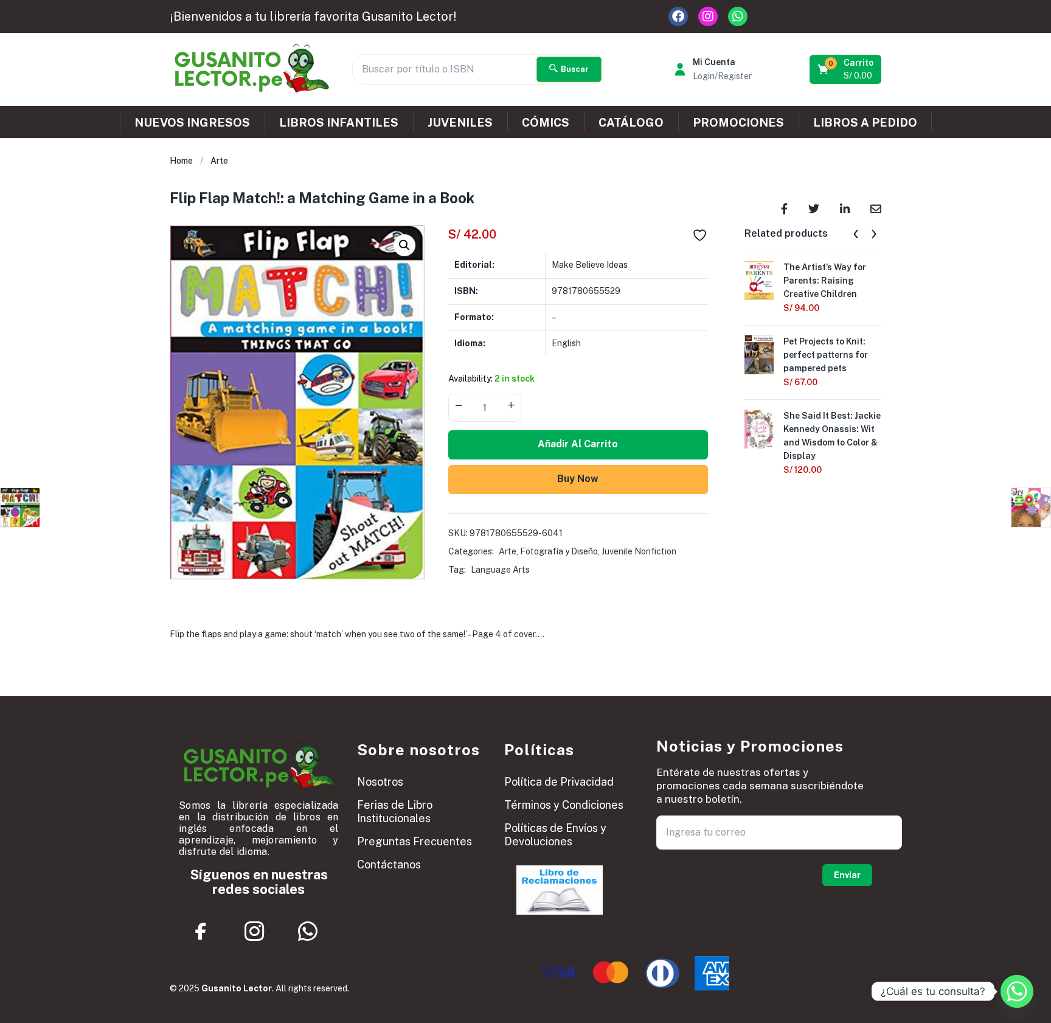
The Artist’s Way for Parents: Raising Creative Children (824, 280)
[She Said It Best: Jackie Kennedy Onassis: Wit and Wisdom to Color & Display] (759, 428)
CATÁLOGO (631, 122)
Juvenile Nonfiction (639, 551)
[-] (459, 406)
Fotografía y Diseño (559, 551)
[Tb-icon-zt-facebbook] (201, 931)
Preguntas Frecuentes (414, 841)
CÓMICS (545, 122)
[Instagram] (708, 16)
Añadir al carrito (578, 444)
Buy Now (577, 478)
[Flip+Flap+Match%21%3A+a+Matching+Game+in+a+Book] (813, 207)
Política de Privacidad (559, 781)
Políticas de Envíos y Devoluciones (555, 835)
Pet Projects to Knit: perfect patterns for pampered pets (825, 355)
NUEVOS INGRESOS (192, 122)
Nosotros (380, 781)
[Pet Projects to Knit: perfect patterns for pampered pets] (759, 353)
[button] (846, 69)
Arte (219, 161)
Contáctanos (389, 864)
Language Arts (500, 569)
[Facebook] (678, 16)
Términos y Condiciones (563, 804)
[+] (511, 406)
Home (181, 161)
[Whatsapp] (737, 16)
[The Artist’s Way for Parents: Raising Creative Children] (759, 279)
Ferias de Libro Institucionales (394, 811)
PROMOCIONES (738, 122)
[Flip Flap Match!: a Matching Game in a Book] (784, 207)
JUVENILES (460, 122)
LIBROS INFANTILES (338, 122)
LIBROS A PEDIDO (865, 122)
